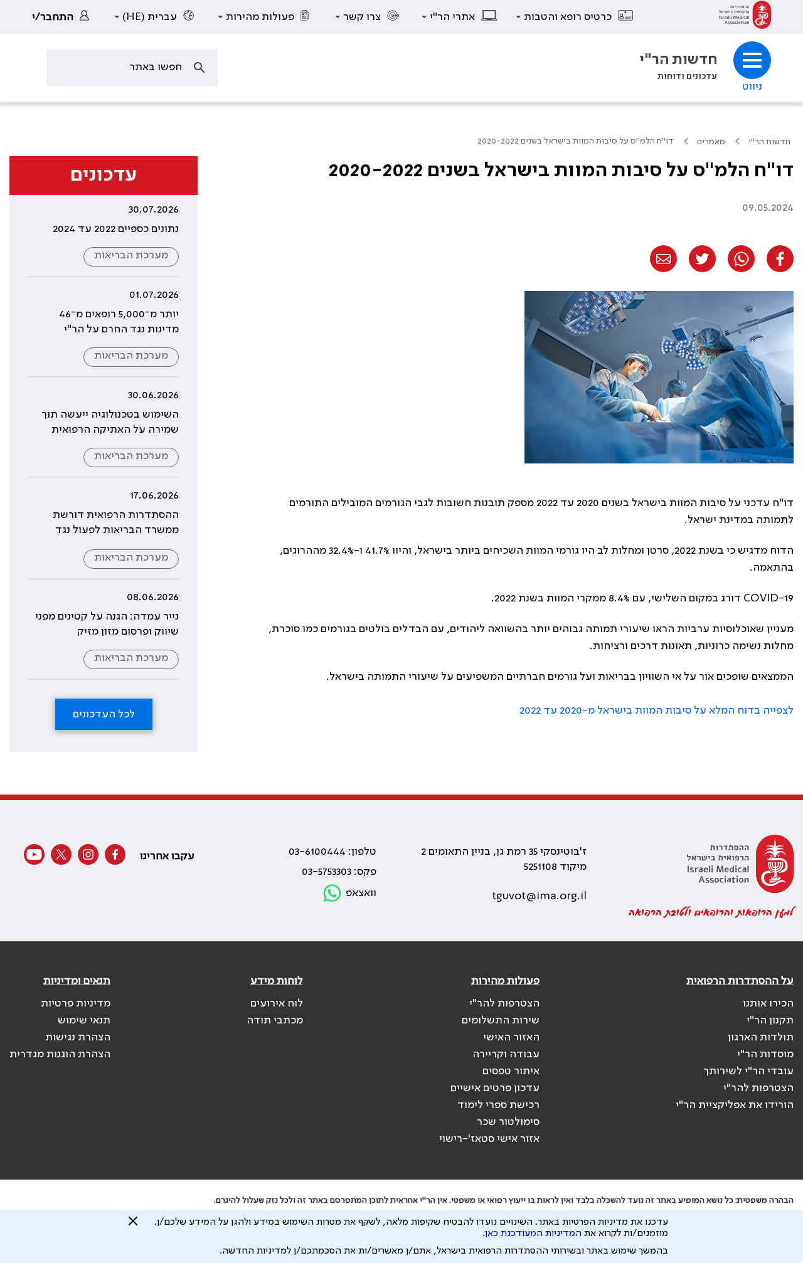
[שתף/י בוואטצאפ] (741, 258)
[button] (575, 17)
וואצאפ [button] (361, 893)
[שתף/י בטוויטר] (702, 258)
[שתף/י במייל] (663, 258)
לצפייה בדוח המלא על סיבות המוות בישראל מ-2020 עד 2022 (656, 710)
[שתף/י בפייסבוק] (780, 258)
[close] (133, 1226)
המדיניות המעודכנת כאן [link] (533, 1234)
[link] (745, 17)
